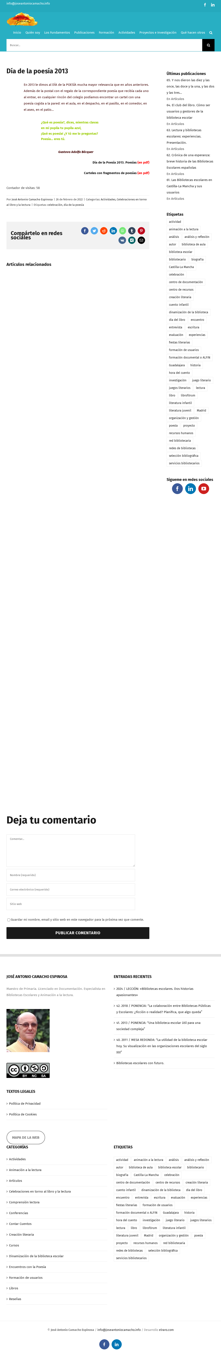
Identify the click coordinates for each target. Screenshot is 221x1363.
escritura (193, 327)
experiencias (197, 335)
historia (195, 365)
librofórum (188, 395)
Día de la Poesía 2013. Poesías (115, 162)
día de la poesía (74, 204)
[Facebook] (177, 488)
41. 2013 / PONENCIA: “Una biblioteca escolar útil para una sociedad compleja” (158, 1026)
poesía (173, 425)
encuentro (197, 320)
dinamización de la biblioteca (188, 312)
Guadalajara (177, 365)
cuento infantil (179, 305)
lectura (200, 388)
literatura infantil (180, 403)
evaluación (176, 335)
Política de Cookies (23, 1114)
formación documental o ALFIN (189, 357)
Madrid (201, 410)
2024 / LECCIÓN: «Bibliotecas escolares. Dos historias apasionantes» (154, 992)
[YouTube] (203, 488)
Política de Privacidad (25, 1104)
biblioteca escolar (180, 252)
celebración (54, 204)
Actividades (108, 199)
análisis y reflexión (197, 237)
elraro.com (166, 1330)
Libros (13, 1288)
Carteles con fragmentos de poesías (110, 173)
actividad (175, 222)
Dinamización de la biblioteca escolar (36, 1256)
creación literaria (180, 297)
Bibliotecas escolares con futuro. (140, 1063)
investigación (177, 380)
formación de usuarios (184, 350)
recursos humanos (181, 433)
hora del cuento (179, 373)
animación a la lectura (183, 229)
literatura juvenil (180, 410)
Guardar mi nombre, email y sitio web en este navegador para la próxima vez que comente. (77, 920)
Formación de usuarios (26, 1278)
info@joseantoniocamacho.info (28, 3)
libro (172, 395)
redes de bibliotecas (182, 448)
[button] (211, 32)
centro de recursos (181, 290)
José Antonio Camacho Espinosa (32, 199)
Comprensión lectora (24, 1202)
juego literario (201, 380)
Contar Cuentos (20, 1224)
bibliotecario (177, 259)
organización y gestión (184, 418)
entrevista (175, 327)
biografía (197, 259)
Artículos (15, 1181)
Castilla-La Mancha (181, 267)
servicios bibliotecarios (184, 463)
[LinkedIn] (190, 488)
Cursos (14, 1245)
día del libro (177, 320)
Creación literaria (21, 1235)
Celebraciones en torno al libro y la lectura (40, 1191)
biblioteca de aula (193, 244)
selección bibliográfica (183, 456)
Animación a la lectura (25, 1170)
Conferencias (18, 1213)
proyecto (189, 425)
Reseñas (15, 1299)
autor (172, 244)
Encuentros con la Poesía (27, 1267)
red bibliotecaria (180, 441)
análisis (174, 237)
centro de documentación (186, 282)
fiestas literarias (179, 342)
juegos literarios (179, 388)
